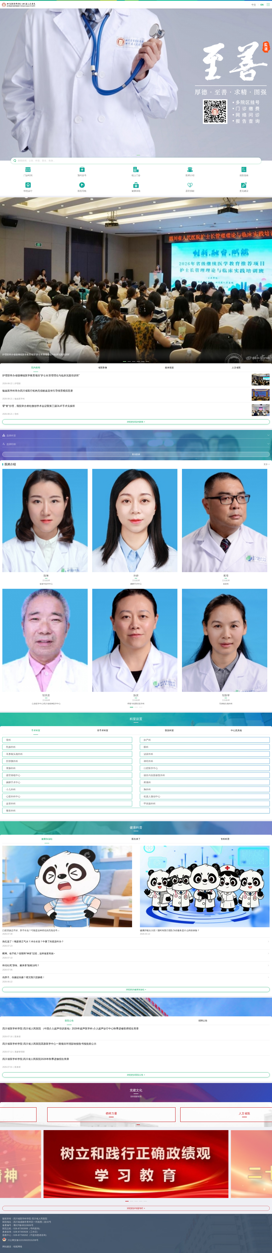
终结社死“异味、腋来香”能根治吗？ (20, 965)
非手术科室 (102, 730)
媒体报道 (169, 367)
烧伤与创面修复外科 (154, 775)
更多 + (267, 464)
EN (262, 4)
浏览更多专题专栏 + (136, 1208)
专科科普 (225, 839)
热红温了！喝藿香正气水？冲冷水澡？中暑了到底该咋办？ (33, 941)
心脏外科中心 (13, 796)
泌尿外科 (148, 754)
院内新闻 (35, 367)
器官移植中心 (13, 775)
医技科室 (169, 730)
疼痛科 (147, 782)
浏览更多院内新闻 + (136, 422)
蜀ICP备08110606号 (23, 1225)
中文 (254, 4)
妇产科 (147, 740)
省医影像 (102, 367)
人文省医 (236, 367)
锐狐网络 (17, 1246)
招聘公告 (202, 1020)
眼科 (146, 747)
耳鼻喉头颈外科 (14, 754)
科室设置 (136, 719)
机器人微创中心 (152, 796)
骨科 (8, 740)
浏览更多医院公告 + (136, 1075)
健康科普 (136, 827)
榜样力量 (205, 1113)
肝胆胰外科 (12, 761)
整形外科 (11, 810)
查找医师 (136, 454)
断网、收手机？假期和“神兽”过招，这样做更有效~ (28, 953)
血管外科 (11, 803)
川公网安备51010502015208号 (22, 1240)
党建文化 (136, 1091)
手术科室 (35, 730)
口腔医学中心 (151, 768)
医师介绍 (10, 464)
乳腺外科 (11, 747)
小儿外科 (11, 789)
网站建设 (6, 1246)
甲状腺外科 (150, 803)
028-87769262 (20, 1235)
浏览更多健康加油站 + (136, 989)
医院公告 (69, 1020)
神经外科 (148, 761)
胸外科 (147, 789)
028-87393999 (20, 1228)
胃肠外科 (11, 768)
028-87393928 (20, 1232)
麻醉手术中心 (13, 782)
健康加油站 (46, 839)
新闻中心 (66, 1113)
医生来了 (136, 839)
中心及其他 (236, 730)
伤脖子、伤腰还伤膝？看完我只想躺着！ (23, 977)
